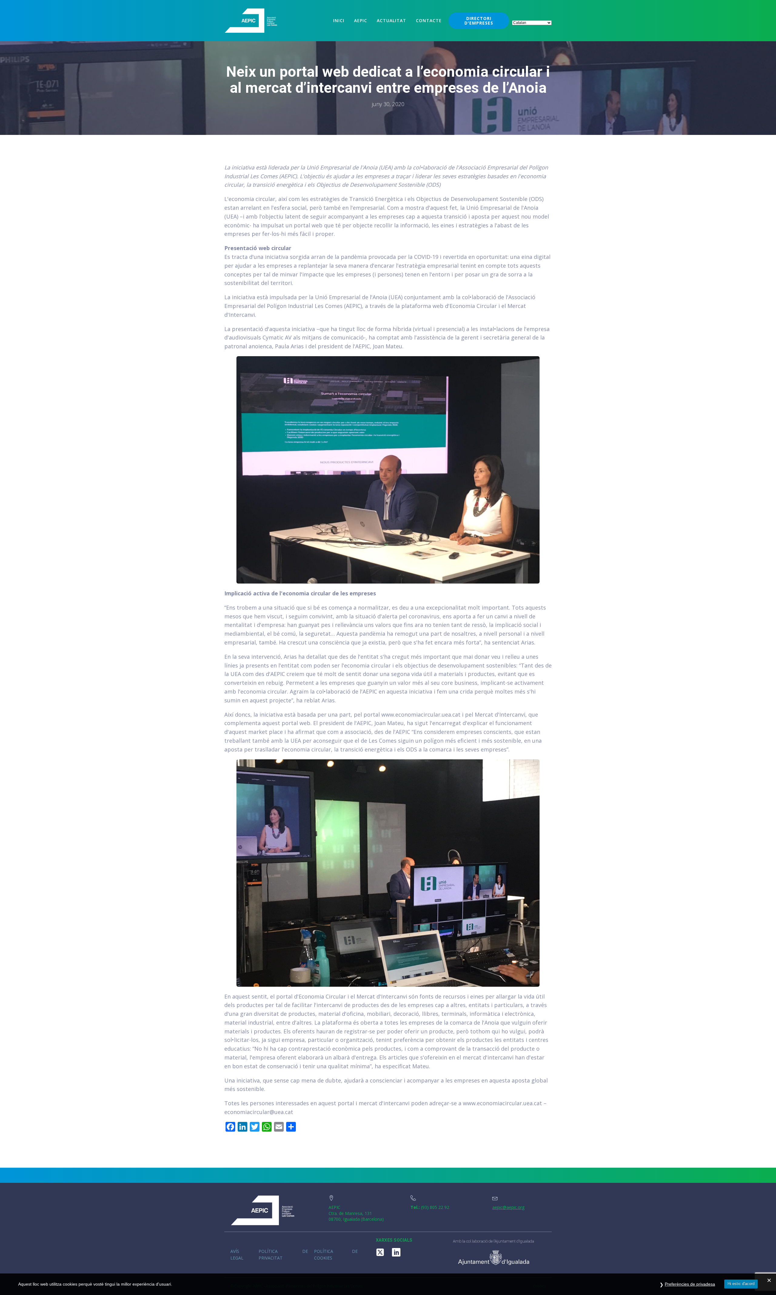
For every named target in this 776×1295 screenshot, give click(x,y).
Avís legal (236, 1254)
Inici (338, 20)
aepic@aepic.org (508, 1207)
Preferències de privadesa (690, 1284)
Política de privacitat (283, 1254)
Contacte (429, 20)
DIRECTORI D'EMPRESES (478, 20)
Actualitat (391, 20)
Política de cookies (336, 1254)
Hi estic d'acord (741, 1283)
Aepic (360, 20)
